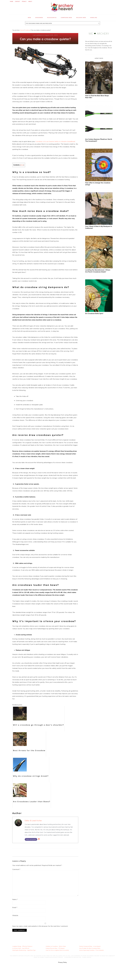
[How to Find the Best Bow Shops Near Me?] (99, 93)
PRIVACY (24, 1)
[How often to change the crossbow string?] (99, 180)
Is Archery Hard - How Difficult (20, 948)
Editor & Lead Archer (46, 42)
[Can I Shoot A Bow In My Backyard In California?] (99, 224)
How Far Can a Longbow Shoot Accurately (57, 950)
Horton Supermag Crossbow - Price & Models (91, 950)
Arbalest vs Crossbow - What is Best (56, 946)
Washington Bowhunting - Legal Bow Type (24, 950)
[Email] (39, 839)
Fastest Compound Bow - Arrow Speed (89, 946)
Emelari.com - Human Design (82, 957)
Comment (16, 869)
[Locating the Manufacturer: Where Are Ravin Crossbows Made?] (99, 268)
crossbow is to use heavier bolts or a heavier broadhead (55, 141)
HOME (11, 1)
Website (15, 915)
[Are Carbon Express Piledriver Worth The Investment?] (99, 137)
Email (14, 907)
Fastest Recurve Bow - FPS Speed (55, 948)
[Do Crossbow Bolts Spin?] (99, 311)
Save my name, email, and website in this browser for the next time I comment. (40, 926)
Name (15, 899)
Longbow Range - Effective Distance (22, 946)
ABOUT (30, 1)
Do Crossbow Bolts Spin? (94, 313)
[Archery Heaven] (62, 12)
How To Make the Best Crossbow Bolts (89, 948)
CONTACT (17, 1)
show (22, 165)
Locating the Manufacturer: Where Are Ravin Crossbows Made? (97, 271)
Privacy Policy (62, 962)
